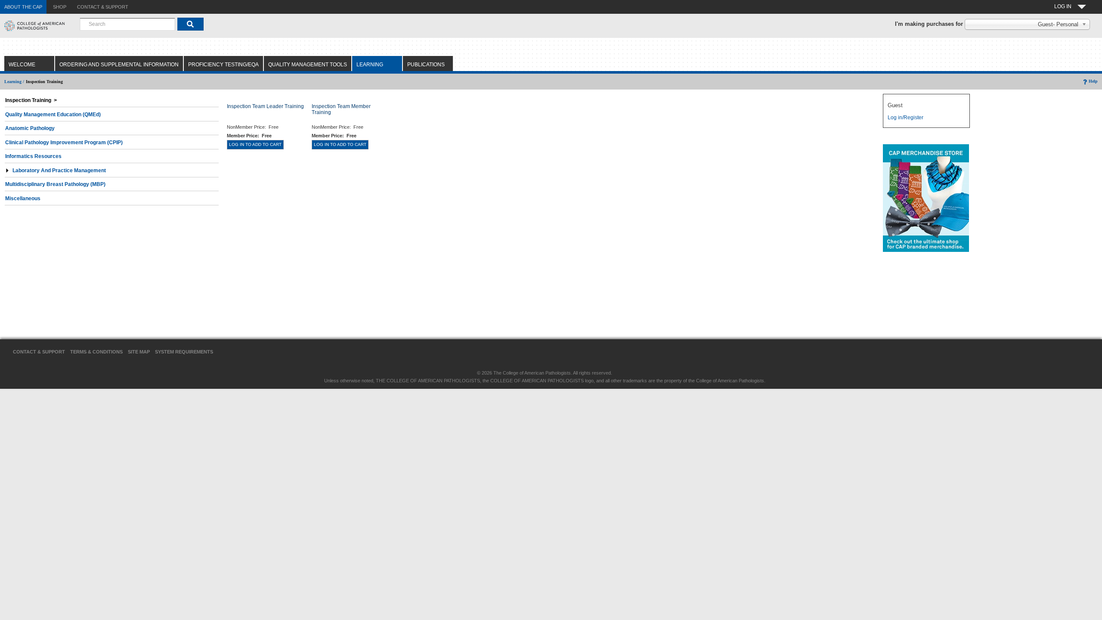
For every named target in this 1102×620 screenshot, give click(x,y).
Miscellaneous (22, 198)
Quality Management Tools (307, 65)
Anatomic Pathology (30, 128)
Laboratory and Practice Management (59, 170)
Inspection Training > (31, 100)
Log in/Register (905, 118)
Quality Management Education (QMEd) (53, 115)
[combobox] (127, 24)
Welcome (22, 65)
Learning (369, 65)
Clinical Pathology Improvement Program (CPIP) (64, 143)
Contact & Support (39, 351)
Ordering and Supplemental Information (119, 65)
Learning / (14, 81)
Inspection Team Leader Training (265, 106)
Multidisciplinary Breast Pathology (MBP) (55, 184)
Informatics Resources (33, 156)
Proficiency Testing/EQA (223, 65)
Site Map (139, 351)
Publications (426, 65)
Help (1093, 81)
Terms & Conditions (96, 351)
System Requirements (184, 351)
